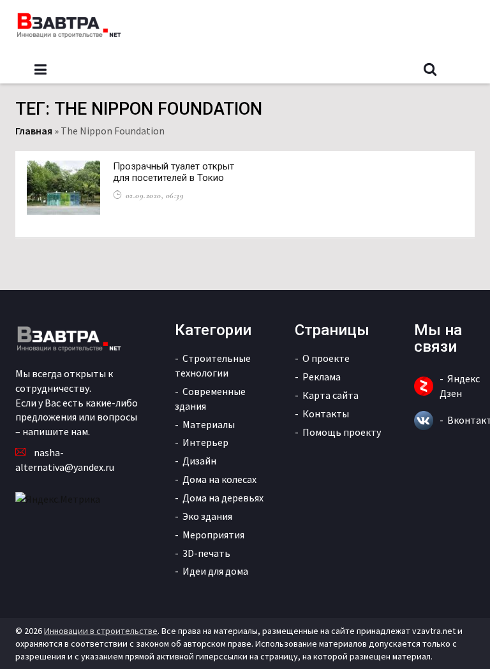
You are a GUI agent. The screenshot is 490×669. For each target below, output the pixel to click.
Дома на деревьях (223, 497)
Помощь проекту (341, 432)
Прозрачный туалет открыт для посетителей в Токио (173, 172)
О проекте (326, 358)
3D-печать (206, 553)
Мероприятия (213, 534)
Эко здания (207, 516)
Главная (33, 130)
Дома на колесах (219, 479)
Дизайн (199, 460)
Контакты (325, 413)
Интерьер (205, 442)
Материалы (208, 424)
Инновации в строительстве (101, 631)
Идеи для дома (215, 571)
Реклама (321, 376)
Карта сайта (330, 395)
